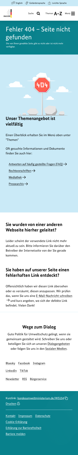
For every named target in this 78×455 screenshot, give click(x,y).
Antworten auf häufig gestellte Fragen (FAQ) (36, 164)
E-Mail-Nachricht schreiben (54, 296)
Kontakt (10, 416)
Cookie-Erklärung (16, 422)
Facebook (24, 363)
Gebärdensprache (37, 3)
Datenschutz (42, 416)
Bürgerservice (38, 379)
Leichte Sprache (59, 3)
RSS (24, 379)
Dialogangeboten (59, 344)
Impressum (25, 416)
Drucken (11, 403)
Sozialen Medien (56, 348)
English (19, 3)
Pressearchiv (16, 184)
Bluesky (10, 363)
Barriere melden (15, 434)
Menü (67, 13)
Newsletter (12, 379)
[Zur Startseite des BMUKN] (7, 13)
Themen (49, 14)
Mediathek (15, 177)
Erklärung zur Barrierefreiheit (23, 428)
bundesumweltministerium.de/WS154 (40, 398)
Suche (31, 13)
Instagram (39, 363)
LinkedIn (11, 370)
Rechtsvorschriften (20, 170)
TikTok (24, 370)
